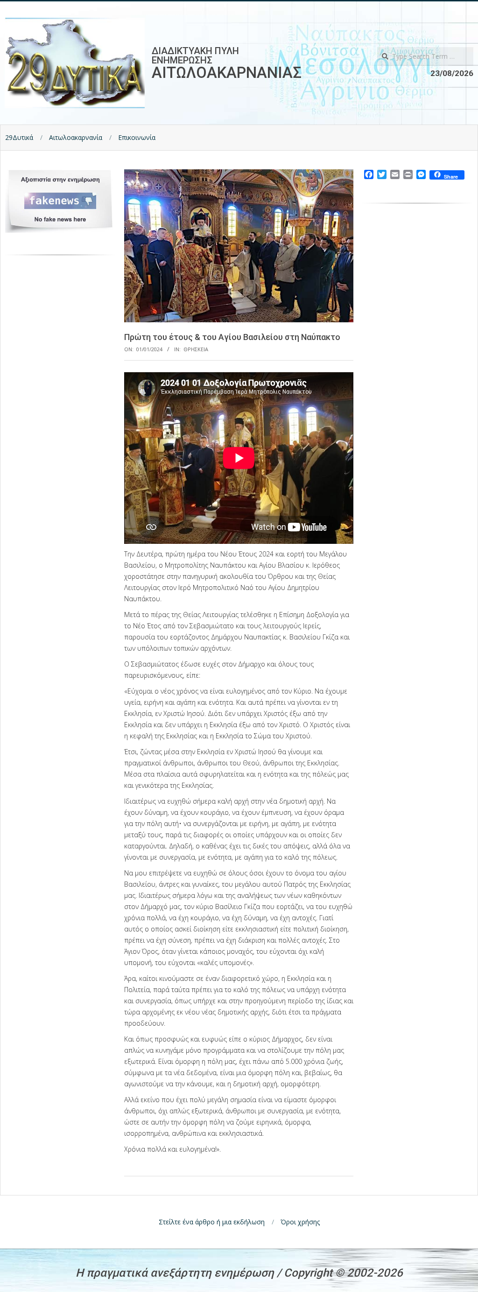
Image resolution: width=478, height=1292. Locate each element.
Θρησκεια (195, 349)
